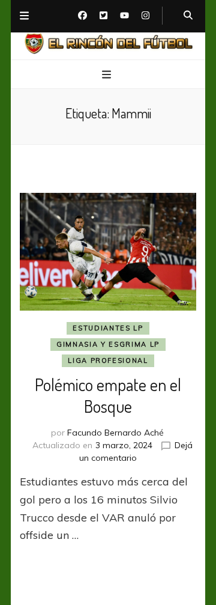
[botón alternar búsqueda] (188, 16)
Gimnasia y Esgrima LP (108, 344)
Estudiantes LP (108, 328)
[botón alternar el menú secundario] (24, 16)
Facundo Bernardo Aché (115, 432)
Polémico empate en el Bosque (108, 395)
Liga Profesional (108, 360)
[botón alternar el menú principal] (108, 75)
